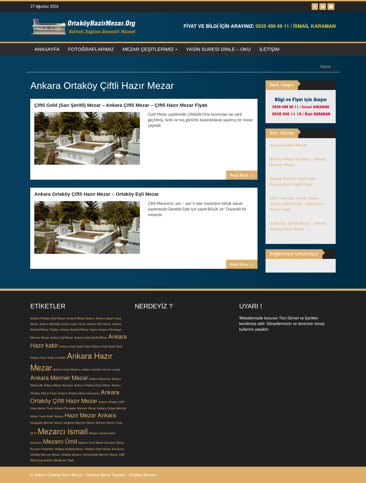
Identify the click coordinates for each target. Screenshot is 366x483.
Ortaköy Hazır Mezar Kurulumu (104, 449)
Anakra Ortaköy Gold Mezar (48, 318)
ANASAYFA (46, 49)
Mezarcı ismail (63, 430)
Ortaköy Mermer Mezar (45, 454)
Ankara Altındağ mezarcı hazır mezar (62, 324)
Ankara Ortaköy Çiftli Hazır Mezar (74, 396)
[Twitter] (322, 6)
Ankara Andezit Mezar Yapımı (79, 329)
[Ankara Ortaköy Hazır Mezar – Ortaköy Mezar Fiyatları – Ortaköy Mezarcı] (83, 26)
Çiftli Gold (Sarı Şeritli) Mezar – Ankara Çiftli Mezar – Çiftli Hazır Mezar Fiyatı (120, 105)
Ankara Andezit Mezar (288, 145)
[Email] (330, 6)
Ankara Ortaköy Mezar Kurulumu (79, 393)
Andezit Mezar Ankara (81, 318)
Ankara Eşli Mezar (61, 337)
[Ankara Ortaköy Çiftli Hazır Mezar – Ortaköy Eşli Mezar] (87, 229)
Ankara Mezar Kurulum (58, 385)
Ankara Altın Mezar (99, 324)
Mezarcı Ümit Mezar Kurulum (96, 442)
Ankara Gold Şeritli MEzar (90, 337)
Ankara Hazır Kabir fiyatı (106, 346)
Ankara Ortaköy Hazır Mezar (92, 385)
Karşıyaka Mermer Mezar (46, 423)
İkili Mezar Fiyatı (64, 460)
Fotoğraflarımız (91, 49)
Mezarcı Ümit (60, 441)
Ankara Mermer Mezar (59, 377)
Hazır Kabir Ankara (51, 416)
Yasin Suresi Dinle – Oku (218, 49)
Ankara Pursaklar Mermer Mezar (75, 408)
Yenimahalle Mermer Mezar (100, 454)
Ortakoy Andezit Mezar (69, 449)
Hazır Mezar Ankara (90, 415)
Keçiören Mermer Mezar (79, 423)
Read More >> (242, 175)
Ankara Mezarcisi (100, 379)
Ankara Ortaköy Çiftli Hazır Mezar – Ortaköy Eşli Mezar (96, 194)
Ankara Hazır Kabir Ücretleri (48, 358)
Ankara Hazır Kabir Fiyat (74, 346)
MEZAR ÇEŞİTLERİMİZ (148, 49)
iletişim (269, 49)
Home (325, 66)
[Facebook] (315, 6)
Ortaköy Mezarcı (71, 454)
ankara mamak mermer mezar (100, 369)
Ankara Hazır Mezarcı (66, 369)
